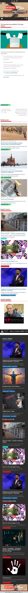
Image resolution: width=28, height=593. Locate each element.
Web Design (8, 592)
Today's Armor (12, 295)
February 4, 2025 (5, 259)
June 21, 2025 (4, 232)
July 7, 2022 (6, 77)
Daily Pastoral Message (5, 295)
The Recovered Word (5, 266)
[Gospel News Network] (2, 18)
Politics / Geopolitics (4, 104)
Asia (2, 177)
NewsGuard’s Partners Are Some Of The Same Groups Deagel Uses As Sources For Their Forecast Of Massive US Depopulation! (21, 112)
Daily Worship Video (6, 416)
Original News (3, 238)
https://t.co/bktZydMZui (11, 72)
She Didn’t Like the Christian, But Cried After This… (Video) (6, 111)
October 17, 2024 (5, 197)
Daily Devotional (6, 391)
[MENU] (27, 18)
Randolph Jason (11, 29)
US (9, 104)
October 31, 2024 (5, 141)
